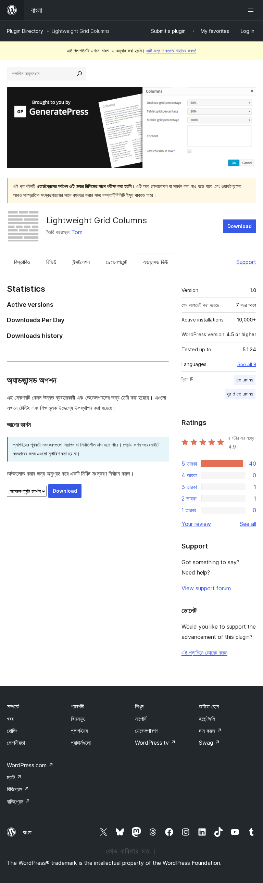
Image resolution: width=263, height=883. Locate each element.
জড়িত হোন (209, 706)
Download (239, 226)
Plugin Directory (25, 31)
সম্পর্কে (13, 706)
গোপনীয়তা (16, 742)
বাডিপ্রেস (18, 801)
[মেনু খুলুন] (252, 10)
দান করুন (210, 730)
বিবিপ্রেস (18, 789)
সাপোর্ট (140, 718)
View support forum (206, 588)
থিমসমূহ (78, 718)
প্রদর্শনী (77, 706)
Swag (209, 742)
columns (244, 379)
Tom (77, 232)
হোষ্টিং (12, 730)
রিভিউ (51, 261)
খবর (10, 718)
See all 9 (246, 364)
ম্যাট (14, 777)
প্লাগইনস (79, 730)
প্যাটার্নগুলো (81, 742)
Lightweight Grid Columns (97, 220)
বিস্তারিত (22, 261)
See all (248, 523)
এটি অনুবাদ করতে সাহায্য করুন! (171, 50)
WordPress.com (30, 765)
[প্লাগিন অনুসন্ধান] (79, 73)
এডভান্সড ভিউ (155, 261)
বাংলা (27, 832)
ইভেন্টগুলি (207, 718)
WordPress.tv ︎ (155, 742)
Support (246, 261)
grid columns (240, 393)
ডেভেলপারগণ (146, 730)
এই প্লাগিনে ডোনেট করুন (204, 652)
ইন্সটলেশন (81, 261)
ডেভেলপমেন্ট (116, 261)
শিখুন (139, 706)
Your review (196, 523)
